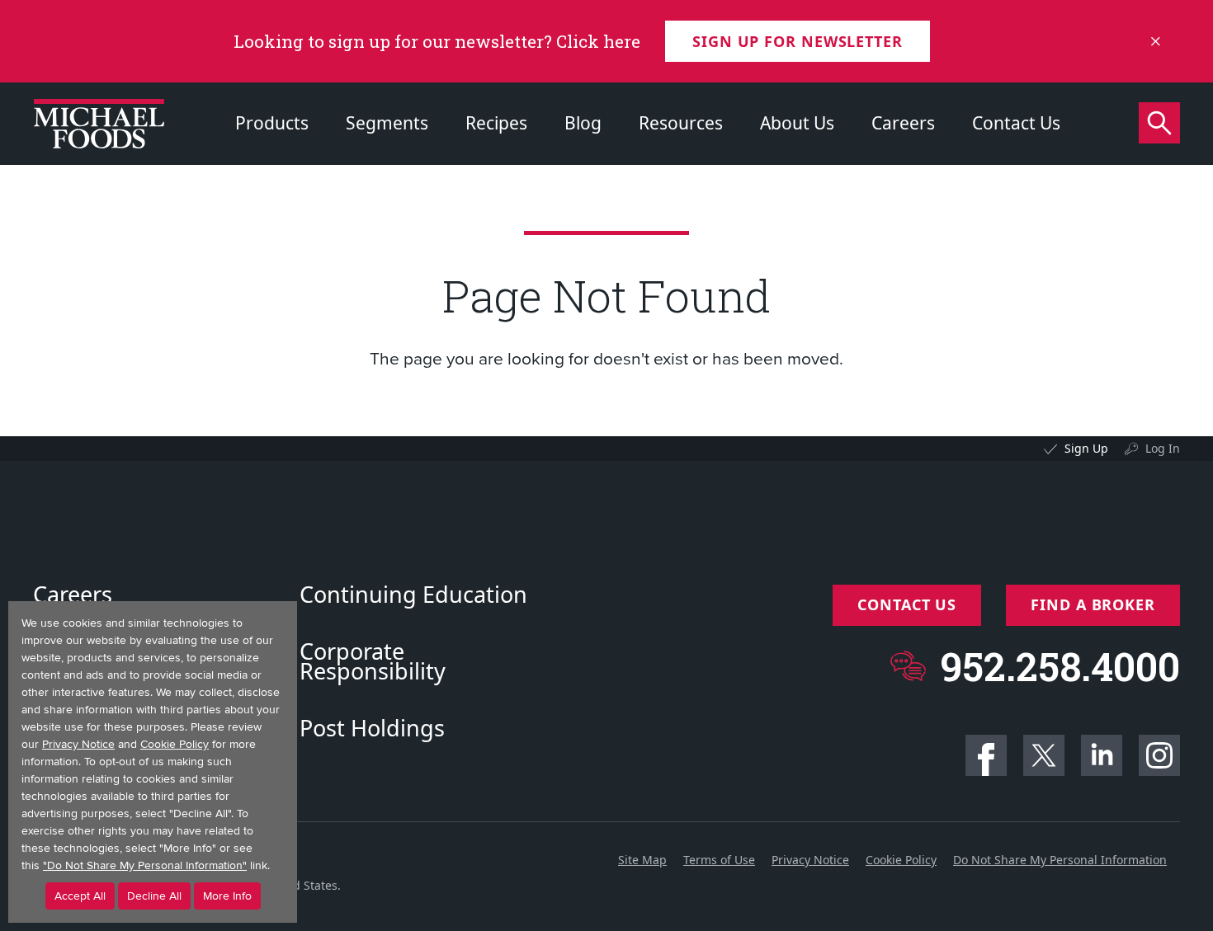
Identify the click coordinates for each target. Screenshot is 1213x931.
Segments (387, 122)
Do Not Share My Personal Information (1060, 860)
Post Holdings (372, 728)
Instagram (1159, 755)
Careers (903, 122)
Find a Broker (1093, 604)
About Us (797, 122)
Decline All (154, 896)
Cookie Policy (901, 860)
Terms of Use (719, 860)
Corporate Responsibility (373, 661)
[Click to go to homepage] (99, 123)
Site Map (642, 860)
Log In (1162, 448)
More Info (227, 896)
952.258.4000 (1060, 666)
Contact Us (1016, 122)
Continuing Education (413, 594)
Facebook (986, 755)
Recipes (496, 122)
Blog (583, 122)
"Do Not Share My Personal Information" (145, 865)
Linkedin (1101, 755)
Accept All (80, 896)
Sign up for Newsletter (797, 41)
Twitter (1043, 755)
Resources (681, 122)
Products (272, 122)
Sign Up (1086, 448)
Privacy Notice (810, 860)
